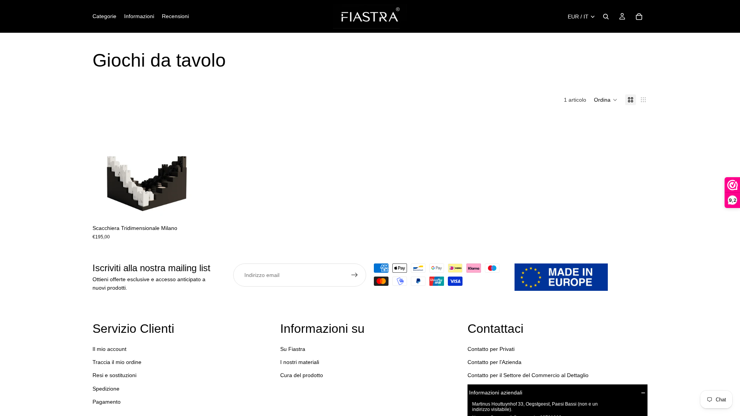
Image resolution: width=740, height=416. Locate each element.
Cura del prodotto (301, 375)
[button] (605, 99)
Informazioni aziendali (495, 392)
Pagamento (106, 402)
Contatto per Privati (491, 349)
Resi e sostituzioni (114, 375)
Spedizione (105, 389)
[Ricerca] (605, 16)
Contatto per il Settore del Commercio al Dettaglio (528, 375)
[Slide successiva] (186, 167)
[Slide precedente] (104, 167)
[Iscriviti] (354, 275)
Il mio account (109, 349)
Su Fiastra (292, 349)
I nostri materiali (299, 362)
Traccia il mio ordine (116, 362)
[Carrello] (639, 16)
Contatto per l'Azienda (494, 362)
